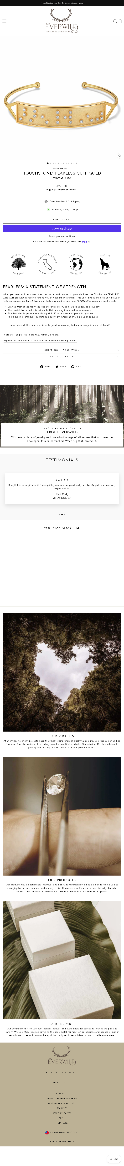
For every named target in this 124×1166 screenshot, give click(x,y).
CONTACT (62, 1093)
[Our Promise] (62, 960)
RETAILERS (62, 1123)
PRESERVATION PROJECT (62, 1103)
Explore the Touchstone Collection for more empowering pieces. (40, 340)
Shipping (50, 189)
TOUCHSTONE (62, 169)
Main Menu (61, 1083)
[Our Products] (62, 816)
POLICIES (62, 1108)
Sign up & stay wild (61, 1072)
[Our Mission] (62, 672)
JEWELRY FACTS (62, 1113)
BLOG (62, 1118)
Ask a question (62, 357)
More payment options (62, 236)
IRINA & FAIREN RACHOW (62, 1098)
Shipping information (62, 350)
